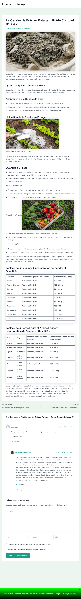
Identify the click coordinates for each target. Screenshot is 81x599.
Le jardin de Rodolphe (15, 4)
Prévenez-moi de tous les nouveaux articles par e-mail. (27, 549)
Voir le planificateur (69, 594)
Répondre (15, 441)
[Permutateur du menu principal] (77, 4)
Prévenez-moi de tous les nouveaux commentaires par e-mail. (29, 544)
